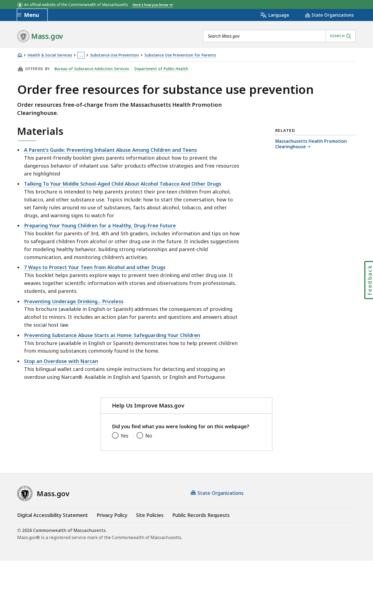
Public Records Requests (201, 515)
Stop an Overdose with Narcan (61, 361)
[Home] (19, 55)
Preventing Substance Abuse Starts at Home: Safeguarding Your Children (112, 335)
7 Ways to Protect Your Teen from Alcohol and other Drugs (94, 267)
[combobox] (279, 36)
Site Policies (150, 515)
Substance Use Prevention (114, 55)
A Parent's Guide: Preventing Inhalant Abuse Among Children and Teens (110, 150)
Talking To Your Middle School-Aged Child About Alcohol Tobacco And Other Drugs (122, 183)
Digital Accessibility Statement (52, 515)
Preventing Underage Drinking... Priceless (73, 301)
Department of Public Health (161, 68)
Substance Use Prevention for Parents (180, 55)
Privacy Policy (112, 515)
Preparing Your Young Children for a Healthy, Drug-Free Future (100, 225)
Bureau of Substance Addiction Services (91, 68)
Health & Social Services (50, 55)
